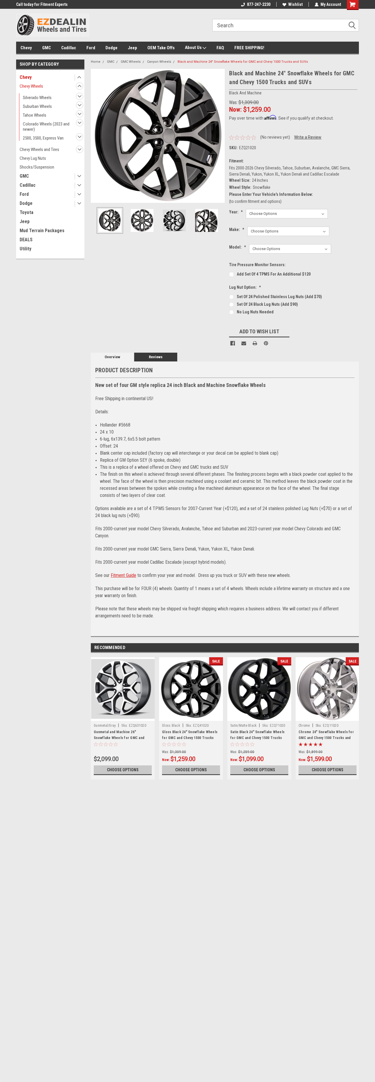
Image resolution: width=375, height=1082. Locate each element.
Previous (97, 136)
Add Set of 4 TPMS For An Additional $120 (274, 274)
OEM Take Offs (161, 47)
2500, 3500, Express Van (43, 138)
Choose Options (123, 769)
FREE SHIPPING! (249, 47)
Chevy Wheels (31, 86)
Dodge (111, 47)
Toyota (26, 212)
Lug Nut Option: (245, 287)
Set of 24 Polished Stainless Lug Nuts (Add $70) (279, 296)
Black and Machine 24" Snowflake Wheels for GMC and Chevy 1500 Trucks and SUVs (243, 62)
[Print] (255, 343)
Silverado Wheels (37, 97)
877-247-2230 (258, 4)
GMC (46, 47)
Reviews (156, 357)
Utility (25, 249)
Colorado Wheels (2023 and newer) (46, 126)
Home (95, 62)
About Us (193, 47)
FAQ (220, 47)
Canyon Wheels (159, 62)
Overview (112, 357)
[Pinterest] (266, 343)
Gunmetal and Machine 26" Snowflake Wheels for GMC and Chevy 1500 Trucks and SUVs (119, 738)
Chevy (26, 47)
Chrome (304, 725)
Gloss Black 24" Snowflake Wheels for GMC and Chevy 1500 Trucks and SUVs (189, 738)
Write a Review (307, 137)
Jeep (132, 47)
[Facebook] (232, 343)
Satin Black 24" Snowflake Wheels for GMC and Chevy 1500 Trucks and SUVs (257, 738)
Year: (236, 212)
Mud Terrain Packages (42, 230)
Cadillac (68, 47)
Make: (236, 229)
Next (219, 136)
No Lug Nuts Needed (255, 312)
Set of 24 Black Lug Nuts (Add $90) (267, 304)
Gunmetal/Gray (105, 725)
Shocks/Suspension (37, 167)
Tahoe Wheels (34, 115)
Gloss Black (171, 725)
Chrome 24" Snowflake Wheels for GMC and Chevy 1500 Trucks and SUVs (326, 738)
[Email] (243, 343)
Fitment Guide (123, 575)
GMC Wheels (131, 62)
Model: (237, 247)
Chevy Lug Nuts (33, 158)
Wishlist (295, 4)
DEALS (26, 239)
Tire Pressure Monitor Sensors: (257, 264)
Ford (90, 47)
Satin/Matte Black (243, 725)
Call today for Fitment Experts (42, 4)
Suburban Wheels (37, 106)
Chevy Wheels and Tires (39, 149)
